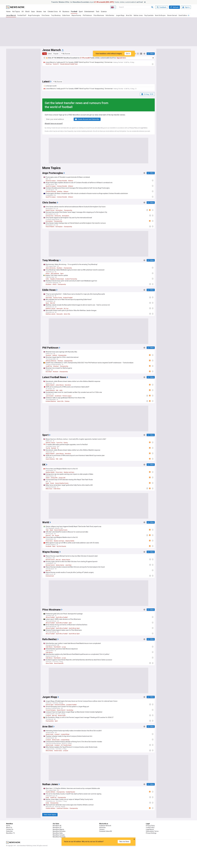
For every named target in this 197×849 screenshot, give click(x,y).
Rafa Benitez (110, 15)
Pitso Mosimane (99, 15)
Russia (57, 535)
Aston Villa (67, 314)
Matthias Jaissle (50, 308)
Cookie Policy (150, 827)
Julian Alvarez (60, 385)
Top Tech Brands (61, 546)
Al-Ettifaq (59, 191)
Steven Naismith (58, 663)
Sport (81, 12)
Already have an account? (54, 124)
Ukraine (39, 12)
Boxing (66, 442)
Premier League (66, 396)
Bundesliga (70, 710)
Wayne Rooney (76, 15)
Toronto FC (56, 64)
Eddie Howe (66, 15)
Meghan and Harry (69, 472)
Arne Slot (129, 15)
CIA (53, 535)
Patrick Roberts (50, 226)
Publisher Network (105, 825)
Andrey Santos (66, 559)
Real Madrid (57, 647)
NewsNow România (59, 831)
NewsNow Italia (58, 833)
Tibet (47, 530)
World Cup (49, 64)
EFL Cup (66, 308)
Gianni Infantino (50, 390)
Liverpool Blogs (65, 734)
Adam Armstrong (51, 268)
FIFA (57, 390)
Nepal (47, 483)
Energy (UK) (62, 477)
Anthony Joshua (50, 442)
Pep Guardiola (148, 15)
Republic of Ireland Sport (57, 279)
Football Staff (21, 15)
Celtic (47, 279)
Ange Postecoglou (34, 15)
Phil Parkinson (87, 15)
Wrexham (48, 355)
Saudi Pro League (51, 180)
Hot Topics (16, 12)
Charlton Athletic (50, 792)
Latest (50, 53)
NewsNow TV (10, 833)
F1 (57, 448)
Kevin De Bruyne (160, 15)
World (27, 12)
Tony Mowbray (56, 15)
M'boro (48, 273)
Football (74, 12)
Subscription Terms (152, 831)
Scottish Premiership (71, 279)
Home (8, 12)
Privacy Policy (133, 128)
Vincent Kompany (51, 710)
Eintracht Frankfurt (60, 704)
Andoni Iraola (61, 715)
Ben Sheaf (49, 371)
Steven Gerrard (172, 15)
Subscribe (9, 831)
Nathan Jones (138, 15)
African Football (50, 617)
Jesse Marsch (11, 15)
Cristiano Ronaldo (62, 180)
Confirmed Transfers (62, 808)
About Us (9, 827)
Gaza (33, 12)
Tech (97, 12)
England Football (67, 297)
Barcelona (68, 385)
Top (44, 53)
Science (104, 12)
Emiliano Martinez (51, 401)
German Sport (49, 704)
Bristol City (58, 215)
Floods (52, 483)
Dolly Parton (57, 488)
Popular (55, 53)
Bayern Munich (61, 710)
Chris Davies (45, 15)
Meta (53, 546)
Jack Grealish (50, 396)
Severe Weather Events (61, 483)
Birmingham (59, 210)
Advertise (102, 827)
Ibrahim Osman (50, 210)
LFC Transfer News (66, 745)
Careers (101, 829)
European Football (71, 704)
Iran (44, 12)
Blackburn (59, 268)
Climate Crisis (53, 12)
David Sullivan (183, 15)
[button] (65, 53)
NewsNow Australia (59, 837)
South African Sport (74, 628)
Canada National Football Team (69, 64)
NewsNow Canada (59, 835)
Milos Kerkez (49, 750)
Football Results (70, 792)
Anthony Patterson (51, 360)
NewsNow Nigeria (58, 829)
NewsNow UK (57, 825)
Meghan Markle (50, 472)
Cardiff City (49, 366)
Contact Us (9, 829)
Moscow (48, 535)
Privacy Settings (151, 833)
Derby (47, 797)
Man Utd (52, 303)
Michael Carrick (50, 559)
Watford (54, 355)
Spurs (62, 273)
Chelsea (67, 401)
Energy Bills (54, 477)
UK (23, 12)
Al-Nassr (70, 180)
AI (60, 12)
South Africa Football (62, 617)
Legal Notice (143, 128)
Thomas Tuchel (57, 297)
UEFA (60, 390)
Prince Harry (59, 472)
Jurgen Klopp (120, 15)
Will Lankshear (55, 273)
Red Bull (53, 448)
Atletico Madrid (50, 385)
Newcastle (49, 297)
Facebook (48, 546)
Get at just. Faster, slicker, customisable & (97, 2)
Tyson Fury (59, 442)
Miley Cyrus (49, 488)
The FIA (48, 448)
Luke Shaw (68, 565)
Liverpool (48, 715)
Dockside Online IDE (105, 831)
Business (65, 12)
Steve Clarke (49, 663)
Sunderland (58, 396)
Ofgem (48, 477)
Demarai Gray (49, 215)
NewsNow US (57, 827)
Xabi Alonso (49, 647)
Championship (68, 210)
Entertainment (89, 12)
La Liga (64, 647)
